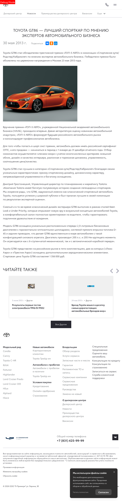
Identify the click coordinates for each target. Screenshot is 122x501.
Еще (99, 13)
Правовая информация (13, 467)
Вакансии (87, 13)
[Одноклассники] (51, 43)
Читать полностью (80, 492)
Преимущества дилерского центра (59, 13)
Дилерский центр (13, 13)
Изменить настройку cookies (15, 471)
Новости (31, 13)
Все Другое (61, 324)
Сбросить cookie (10, 476)
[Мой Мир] (55, 43)
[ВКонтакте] (47, 43)
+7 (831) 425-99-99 (70, 440)
